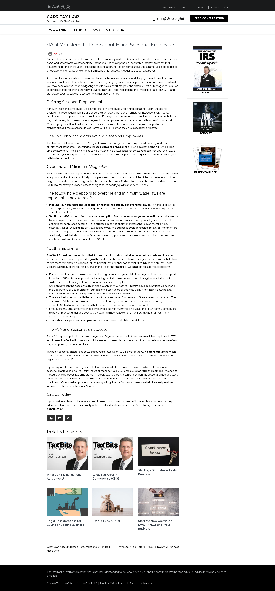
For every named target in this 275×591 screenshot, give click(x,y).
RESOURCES (170, 7)
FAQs (96, 29)
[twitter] (68, 7)
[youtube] (54, 7)
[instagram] (63, 7)
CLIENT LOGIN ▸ (219, 7)
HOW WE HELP (57, 29)
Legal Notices (144, 583)
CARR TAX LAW (63, 17)
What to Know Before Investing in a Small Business (149, 546)
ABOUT (186, 7)
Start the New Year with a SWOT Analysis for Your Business (155, 524)
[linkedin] (49, 7)
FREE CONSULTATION (209, 18)
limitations (68, 297)
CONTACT (200, 7)
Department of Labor (110, 146)
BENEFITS (80, 29)
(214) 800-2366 (170, 19)
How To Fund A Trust (106, 521)
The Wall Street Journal (62, 255)
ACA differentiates (153, 351)
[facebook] (58, 7)
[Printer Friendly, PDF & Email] (55, 55)
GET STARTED (115, 29)
